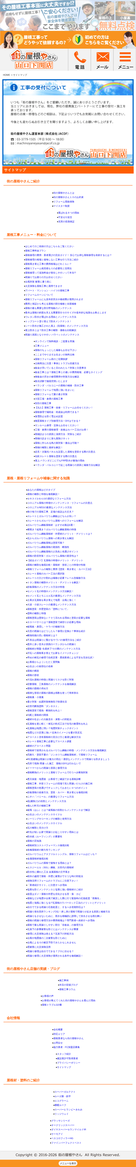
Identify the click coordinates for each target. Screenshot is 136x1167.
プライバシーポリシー (68, 1062)
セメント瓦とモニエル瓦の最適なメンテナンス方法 (54, 595)
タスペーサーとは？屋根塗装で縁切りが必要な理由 (54, 622)
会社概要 (58, 1029)
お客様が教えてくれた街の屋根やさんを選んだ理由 (68, 1000)
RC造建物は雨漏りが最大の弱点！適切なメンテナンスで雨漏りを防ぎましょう (68, 759)
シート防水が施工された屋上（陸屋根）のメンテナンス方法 (56, 326)
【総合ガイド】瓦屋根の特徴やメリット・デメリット (55, 560)
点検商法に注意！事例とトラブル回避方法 (57, 363)
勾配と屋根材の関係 (37, 715)
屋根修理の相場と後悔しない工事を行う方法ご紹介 (52, 259)
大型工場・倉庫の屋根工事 (49, 398)
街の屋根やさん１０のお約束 (68, 197)
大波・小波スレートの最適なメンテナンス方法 (51, 604)
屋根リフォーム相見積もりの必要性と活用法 (48, 268)
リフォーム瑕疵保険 (63, 201)
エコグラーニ (61, 1100)
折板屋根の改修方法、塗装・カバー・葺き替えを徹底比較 (57, 792)
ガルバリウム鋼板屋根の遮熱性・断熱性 (48, 547)
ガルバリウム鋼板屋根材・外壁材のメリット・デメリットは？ (59, 533)
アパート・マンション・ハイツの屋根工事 (47, 290)
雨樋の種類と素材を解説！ (49, 447)
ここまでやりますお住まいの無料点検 (54, 354)
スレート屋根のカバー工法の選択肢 (46, 573)
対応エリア (59, 1034)
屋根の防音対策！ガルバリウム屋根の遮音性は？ (52, 556)
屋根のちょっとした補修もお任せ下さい (56, 350)
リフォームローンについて (39, 294)
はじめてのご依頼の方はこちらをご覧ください (49, 246)
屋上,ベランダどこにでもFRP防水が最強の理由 (59, 460)
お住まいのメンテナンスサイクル (44, 814)
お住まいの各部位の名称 (40, 666)
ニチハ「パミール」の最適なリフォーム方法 (50, 796)
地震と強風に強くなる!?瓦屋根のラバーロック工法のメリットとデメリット (66, 902)
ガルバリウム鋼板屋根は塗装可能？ (46, 542)
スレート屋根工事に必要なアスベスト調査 (49, 741)
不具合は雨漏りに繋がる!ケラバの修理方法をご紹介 (54, 640)
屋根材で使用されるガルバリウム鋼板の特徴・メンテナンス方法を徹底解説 (66, 750)
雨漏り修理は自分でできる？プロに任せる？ (50, 951)
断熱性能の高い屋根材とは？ (42, 635)
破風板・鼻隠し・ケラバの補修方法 (46, 626)
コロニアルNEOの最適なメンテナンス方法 (49, 507)
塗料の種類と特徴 (36, 613)
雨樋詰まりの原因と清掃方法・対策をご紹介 (58, 434)
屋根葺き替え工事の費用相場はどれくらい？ (48, 264)
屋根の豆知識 (34, 841)
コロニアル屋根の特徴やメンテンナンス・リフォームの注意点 (59, 503)
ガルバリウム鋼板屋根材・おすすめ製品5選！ (51, 525)
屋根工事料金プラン (35, 250)
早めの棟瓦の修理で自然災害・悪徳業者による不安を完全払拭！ (61, 657)
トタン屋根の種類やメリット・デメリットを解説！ (54, 582)
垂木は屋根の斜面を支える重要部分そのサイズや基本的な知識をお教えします (65, 312)
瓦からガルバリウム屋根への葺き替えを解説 (50, 538)
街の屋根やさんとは (63, 192)
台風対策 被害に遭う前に (38, 281)
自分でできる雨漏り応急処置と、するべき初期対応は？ (56, 907)
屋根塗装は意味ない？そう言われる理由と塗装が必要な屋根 (58, 617)
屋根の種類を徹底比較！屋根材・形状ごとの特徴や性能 (56, 564)
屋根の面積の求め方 (37, 688)
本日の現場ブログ (68, 984)
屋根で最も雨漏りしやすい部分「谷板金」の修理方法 (55, 925)
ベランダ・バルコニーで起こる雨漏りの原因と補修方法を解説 (67, 465)
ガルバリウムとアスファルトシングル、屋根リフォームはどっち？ (62, 854)
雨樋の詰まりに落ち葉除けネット (52, 438)
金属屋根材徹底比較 (37, 858)
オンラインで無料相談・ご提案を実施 (54, 341)
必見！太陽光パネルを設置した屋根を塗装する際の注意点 (65, 451)
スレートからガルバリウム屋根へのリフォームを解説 (55, 520)
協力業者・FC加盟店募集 (66, 1047)
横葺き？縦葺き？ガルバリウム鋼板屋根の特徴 (51, 529)
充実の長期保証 (66, 221)
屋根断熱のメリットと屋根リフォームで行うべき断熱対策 (57, 772)
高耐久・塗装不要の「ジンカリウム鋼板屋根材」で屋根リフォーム (62, 754)
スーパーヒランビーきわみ (68, 1109)
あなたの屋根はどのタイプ (41, 489)
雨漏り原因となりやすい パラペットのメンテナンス (52, 334)
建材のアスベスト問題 (39, 746)
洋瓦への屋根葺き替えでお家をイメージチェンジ (52, 653)
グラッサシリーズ (60, 1120)
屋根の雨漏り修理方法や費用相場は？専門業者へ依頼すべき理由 (61, 920)
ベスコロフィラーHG (62, 1138)
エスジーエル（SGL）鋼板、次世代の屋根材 (50, 867)
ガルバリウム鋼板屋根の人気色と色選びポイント (52, 551)
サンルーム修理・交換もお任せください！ (57, 425)
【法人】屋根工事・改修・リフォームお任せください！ (64, 407)
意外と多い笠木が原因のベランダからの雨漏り (51, 644)
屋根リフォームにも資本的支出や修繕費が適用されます (54, 299)
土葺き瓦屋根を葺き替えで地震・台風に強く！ (51, 600)
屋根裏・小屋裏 (35, 697)
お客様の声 (48, 996)
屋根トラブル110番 (52, 1004)
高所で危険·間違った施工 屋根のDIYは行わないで (54, 763)
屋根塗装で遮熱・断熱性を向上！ (44, 710)
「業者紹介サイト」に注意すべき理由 (47, 885)
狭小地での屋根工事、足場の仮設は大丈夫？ (50, 511)
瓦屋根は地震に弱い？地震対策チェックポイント (52, 728)
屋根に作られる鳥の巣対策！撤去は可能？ (57, 443)
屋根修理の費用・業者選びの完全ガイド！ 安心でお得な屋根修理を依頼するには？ (68, 255)
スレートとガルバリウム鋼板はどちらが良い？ (51, 516)
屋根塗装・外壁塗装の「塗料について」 (48, 609)
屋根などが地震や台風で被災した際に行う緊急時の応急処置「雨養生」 (64, 898)
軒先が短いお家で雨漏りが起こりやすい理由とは (52, 832)
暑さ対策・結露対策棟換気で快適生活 (47, 701)
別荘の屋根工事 (43, 403)
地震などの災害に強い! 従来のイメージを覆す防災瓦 (54, 732)
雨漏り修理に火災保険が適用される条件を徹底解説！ (55, 955)
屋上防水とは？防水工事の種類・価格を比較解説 (50, 330)
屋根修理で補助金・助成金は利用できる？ (57, 412)
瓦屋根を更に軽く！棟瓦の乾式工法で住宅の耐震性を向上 (57, 723)
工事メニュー (42, 345)
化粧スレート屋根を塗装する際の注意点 (56, 456)
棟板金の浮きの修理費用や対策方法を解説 (57, 376)
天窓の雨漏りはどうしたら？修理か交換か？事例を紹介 (56, 631)
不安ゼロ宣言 (65, 217)
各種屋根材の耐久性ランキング (43, 849)
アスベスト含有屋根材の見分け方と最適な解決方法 (54, 737)
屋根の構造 (33, 670)
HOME (6, 75)
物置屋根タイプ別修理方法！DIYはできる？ (58, 421)
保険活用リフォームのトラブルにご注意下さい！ (52, 880)
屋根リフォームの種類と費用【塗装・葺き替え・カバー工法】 (59, 569)
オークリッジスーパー (62, 1125)
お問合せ (58, 1042)
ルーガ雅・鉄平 (63, 1096)
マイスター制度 (61, 206)
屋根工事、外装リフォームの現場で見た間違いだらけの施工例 (59, 783)
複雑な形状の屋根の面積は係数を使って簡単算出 (52, 693)
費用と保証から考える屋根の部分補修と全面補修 (50, 303)
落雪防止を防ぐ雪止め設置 (49, 416)
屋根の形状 (33, 675)
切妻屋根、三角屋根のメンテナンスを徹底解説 (51, 684)
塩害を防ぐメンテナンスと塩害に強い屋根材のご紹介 (55, 889)
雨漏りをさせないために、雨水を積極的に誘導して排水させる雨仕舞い (64, 916)
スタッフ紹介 (64, 1054)
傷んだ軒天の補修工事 (39, 805)
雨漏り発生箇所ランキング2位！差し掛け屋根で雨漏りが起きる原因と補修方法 (68, 911)
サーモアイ (57, 1134)
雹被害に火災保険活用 (39, 947)
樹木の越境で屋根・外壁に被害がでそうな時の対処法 (55, 876)
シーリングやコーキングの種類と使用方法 (49, 818)
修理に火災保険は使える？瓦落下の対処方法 (50, 933)
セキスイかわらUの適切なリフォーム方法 (49, 498)
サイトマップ (64, 1067)
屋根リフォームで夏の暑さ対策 (51, 394)
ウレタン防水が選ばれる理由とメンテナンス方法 (50, 317)
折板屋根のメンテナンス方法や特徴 (46, 587)
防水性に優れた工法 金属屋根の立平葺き (48, 872)
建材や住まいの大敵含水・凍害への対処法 (49, 719)
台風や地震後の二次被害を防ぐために (47, 938)
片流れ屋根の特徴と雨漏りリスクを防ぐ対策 (50, 679)
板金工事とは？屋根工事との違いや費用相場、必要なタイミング (68, 372)
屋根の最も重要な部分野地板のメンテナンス (48, 308)
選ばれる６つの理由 (68, 212)
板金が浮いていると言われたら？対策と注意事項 (60, 368)
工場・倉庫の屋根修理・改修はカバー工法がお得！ (61, 429)
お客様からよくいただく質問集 (43, 662)
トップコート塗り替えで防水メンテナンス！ (48, 321)
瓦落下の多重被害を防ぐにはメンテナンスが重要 (52, 929)
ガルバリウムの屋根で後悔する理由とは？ (49, 863)
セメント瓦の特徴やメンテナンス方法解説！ (50, 591)
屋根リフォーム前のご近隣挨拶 (51, 359)
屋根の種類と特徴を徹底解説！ (43, 494)
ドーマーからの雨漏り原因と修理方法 (47, 768)
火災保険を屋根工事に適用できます (43, 286)
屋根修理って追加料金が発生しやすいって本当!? (50, 272)
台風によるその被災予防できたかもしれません (51, 942)
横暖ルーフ (60, 1105)
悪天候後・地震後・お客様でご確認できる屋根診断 (54, 779)
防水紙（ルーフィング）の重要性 (44, 836)
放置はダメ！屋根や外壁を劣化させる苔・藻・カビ (54, 894)
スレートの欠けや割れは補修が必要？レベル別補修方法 (56, 578)
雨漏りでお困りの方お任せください (43, 277)
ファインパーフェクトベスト (66, 1142)
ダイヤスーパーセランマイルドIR (68, 1129)
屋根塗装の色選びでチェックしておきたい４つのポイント (57, 788)
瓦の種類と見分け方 (37, 827)
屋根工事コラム (67, 989)
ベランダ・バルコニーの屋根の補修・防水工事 (59, 385)
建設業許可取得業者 (67, 1058)
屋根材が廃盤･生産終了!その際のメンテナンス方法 (53, 648)
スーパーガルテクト (65, 1091)
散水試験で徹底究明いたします (51, 381)
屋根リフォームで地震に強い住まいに (54, 390)
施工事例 (63, 980)
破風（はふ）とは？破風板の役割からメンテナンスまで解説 (58, 810)
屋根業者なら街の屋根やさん (68, 1038)
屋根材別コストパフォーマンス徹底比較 (48, 845)
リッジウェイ (61, 1114)
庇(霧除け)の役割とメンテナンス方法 (46, 801)
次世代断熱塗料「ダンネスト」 (43, 706)
